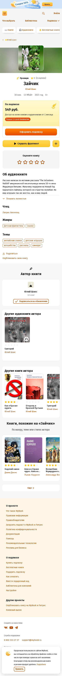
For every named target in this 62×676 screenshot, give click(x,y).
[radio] (19, 162)
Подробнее (41, 664)
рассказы (23, 245)
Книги (10, 30)
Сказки (30, 226)
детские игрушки (34, 240)
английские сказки (13, 240)
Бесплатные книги (51, 30)
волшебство (10, 245)
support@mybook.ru (31, 640)
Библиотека (31, 21)
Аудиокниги (27, 30)
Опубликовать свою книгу (15, 258)
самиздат (36, 245)
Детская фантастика (13, 226)
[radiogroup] (31, 162)
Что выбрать (8, 21)
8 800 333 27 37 (11, 640)
